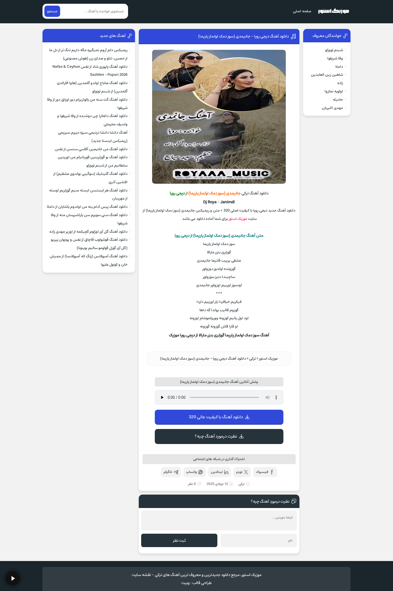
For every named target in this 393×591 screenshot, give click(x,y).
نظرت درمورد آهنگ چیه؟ (216, 436)
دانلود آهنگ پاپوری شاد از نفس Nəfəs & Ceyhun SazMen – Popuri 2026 (90, 70)
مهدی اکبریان (332, 108)
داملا (339, 66)
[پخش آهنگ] (12, 578)
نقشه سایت (141, 574)
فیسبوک (262, 472)
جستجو (52, 11)
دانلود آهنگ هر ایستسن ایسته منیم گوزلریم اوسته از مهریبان (88, 194)
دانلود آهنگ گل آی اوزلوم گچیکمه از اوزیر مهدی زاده (88, 231)
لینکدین (217, 472)
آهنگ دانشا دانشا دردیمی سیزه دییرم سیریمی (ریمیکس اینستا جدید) (93, 136)
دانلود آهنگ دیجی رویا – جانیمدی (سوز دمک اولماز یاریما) (243, 36)
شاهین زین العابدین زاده (327, 78)
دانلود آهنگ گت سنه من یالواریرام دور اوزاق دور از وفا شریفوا (87, 103)
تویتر (239, 472)
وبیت (185, 582)
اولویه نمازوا (334, 91)
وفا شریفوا (335, 58)
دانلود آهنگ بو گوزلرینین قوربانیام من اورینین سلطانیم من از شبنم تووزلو (93, 161)
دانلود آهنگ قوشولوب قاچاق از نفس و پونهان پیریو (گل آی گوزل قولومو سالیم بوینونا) (89, 243)
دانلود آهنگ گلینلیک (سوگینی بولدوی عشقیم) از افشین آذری (90, 178)
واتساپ (191, 472)
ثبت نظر (179, 540)
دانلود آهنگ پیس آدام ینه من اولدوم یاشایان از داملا (87, 207)
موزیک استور (238, 219)
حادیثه (338, 99)
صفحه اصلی (302, 11)
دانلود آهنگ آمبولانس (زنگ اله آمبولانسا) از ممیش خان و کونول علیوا (89, 260)
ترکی (252, 358)
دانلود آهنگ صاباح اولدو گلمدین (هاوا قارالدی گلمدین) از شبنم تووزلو (92, 87)
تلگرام (168, 472)
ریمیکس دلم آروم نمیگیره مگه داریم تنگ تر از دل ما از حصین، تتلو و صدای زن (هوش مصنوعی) (88, 54)
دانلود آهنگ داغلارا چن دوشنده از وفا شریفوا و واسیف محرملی (92, 120)
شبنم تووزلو (334, 50)
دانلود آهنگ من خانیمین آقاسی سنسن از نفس (91, 149)
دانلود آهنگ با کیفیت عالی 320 (216, 417)
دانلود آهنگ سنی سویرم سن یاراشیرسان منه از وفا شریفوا (89, 219)
